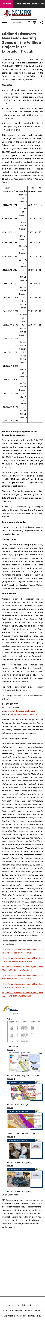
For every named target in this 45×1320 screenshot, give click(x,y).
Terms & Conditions (33, 1310)
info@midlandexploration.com (22, 711)
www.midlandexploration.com (24, 714)
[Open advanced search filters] (35, 22)
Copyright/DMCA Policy (15, 1316)
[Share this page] (41, 22)
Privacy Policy (34, 1316)
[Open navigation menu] (4, 22)
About (11, 1305)
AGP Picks (6, 4)
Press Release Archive (26, 1305)
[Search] (29, 22)
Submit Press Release (12, 1310)
